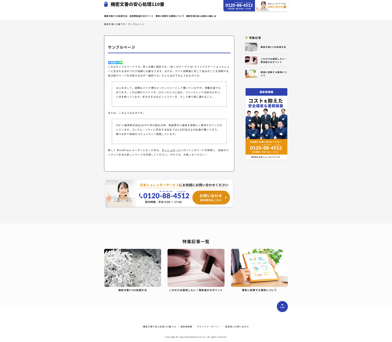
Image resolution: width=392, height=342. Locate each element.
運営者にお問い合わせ (237, 326)
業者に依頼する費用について (170, 15)
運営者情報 (186, 326)
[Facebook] (109, 62)
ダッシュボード (171, 150)
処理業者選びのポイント (141, 15)
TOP (282, 307)
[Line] (120, 62)
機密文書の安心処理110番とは (201, 15)
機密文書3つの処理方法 (115, 15)
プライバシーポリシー (209, 326)
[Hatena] (117, 62)
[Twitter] (113, 62)
